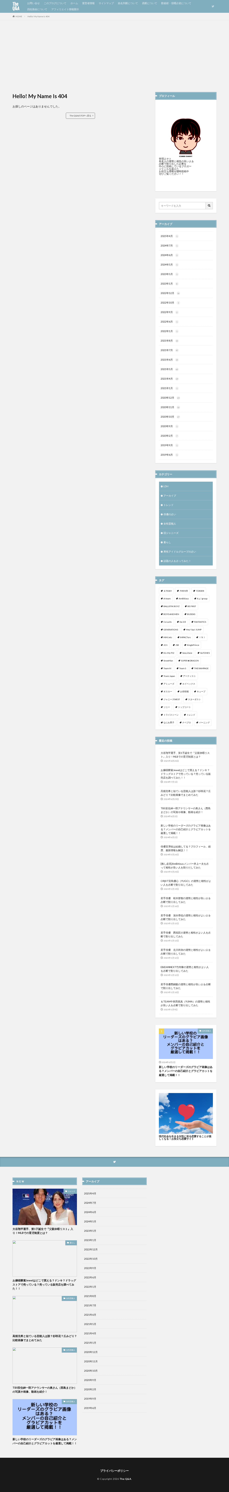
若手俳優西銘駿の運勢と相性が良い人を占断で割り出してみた (186, 986)
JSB (177, 645)
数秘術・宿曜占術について (176, 3)
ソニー (167, 707)
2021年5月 (169, 369)
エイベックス (188, 683)
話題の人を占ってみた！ (177, 560)
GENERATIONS (171, 629)
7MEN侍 (184, 590)
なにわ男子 (169, 722)
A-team (167, 598)
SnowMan (168, 660)
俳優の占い (170, 514)
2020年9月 (169, 426)
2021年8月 (169, 340)
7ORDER (200, 590)
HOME (19, 16)
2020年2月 (169, 435)
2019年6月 (169, 454)
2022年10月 (170, 302)
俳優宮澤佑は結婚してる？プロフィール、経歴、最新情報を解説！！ (186, 848)
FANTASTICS (200, 622)
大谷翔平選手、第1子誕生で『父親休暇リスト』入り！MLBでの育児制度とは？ (185, 754)
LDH (166, 486)
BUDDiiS (191, 614)
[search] (209, 205)
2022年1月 (169, 331)
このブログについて (55, 3)
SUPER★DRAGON (190, 660)
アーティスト (189, 676)
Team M (167, 668)
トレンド (169, 504)
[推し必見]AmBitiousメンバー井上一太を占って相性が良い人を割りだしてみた (185, 865)
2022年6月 (169, 321)
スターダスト (194, 699)
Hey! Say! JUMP (193, 629)
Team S (182, 668)
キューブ (201, 691)
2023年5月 (169, 274)
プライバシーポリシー (114, 1470)
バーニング (204, 722)
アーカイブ (170, 495)
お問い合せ (33, 3)
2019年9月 (169, 445)
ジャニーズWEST (172, 699)
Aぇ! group (202, 598)
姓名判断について (128, 3)
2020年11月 (170, 407)
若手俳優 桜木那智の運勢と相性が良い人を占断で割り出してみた (186, 900)
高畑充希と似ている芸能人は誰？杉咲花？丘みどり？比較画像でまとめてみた (186, 793)
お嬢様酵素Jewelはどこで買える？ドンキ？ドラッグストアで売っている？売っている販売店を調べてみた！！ (186, 774)
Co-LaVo (168, 622)
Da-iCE (183, 622)
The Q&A (16, 6)
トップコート (184, 707)
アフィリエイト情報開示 (65, 9)
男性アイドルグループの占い (180, 551)
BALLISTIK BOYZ (171, 606)
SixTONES (205, 653)
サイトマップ (106, 3)
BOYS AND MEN (171, 614)
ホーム (74, 3)
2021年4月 (169, 378)
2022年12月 (170, 293)
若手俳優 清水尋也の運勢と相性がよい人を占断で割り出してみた (186, 917)
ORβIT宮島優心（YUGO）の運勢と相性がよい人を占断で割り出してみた (186, 882)
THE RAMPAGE (201, 668)
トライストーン (171, 714)
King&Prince (193, 645)
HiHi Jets (168, 637)
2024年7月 (169, 245)
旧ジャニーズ (171, 532)
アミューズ (169, 683)
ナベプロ (186, 722)
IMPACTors (185, 637)
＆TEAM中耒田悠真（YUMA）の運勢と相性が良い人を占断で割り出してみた (185, 1003)
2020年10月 (170, 416)
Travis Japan (169, 676)
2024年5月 (169, 264)
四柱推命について (37, 9)
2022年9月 (169, 312)
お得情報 (184, 691)
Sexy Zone (187, 653)
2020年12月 (170, 397)
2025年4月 (169, 236)
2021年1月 (169, 388)
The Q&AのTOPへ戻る (80, 115)
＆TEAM (168, 590)
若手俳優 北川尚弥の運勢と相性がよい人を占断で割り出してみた (186, 951)
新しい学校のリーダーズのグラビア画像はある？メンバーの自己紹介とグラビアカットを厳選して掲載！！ (186, 829)
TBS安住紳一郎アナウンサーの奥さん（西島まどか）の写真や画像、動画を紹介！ (186, 810)
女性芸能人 (170, 523)
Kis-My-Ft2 (169, 653)
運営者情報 (88, 3)
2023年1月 (169, 283)
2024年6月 (169, 255)
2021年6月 (169, 359)
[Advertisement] (114, 56)
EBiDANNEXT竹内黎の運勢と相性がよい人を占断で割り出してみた (185, 968)
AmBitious (184, 598)
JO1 (165, 645)
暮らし (167, 542)
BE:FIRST (191, 606)
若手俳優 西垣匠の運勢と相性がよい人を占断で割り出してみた (186, 934)
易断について (149, 3)
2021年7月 (169, 350)
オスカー (168, 691)
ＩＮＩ (202, 637)
